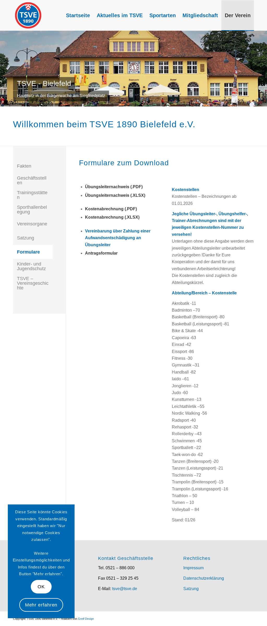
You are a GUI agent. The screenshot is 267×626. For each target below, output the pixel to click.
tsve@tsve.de (124, 588)
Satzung (191, 588)
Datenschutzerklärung (203, 578)
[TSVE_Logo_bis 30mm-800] (28, 15)
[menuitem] (78, 15)
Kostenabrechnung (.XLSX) (112, 217)
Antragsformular (101, 253)
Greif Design (86, 618)
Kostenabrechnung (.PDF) (111, 209)
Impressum (193, 568)
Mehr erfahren (41, 605)
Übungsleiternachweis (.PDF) (114, 187)
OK (41, 586)
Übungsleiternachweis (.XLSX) (115, 195)
